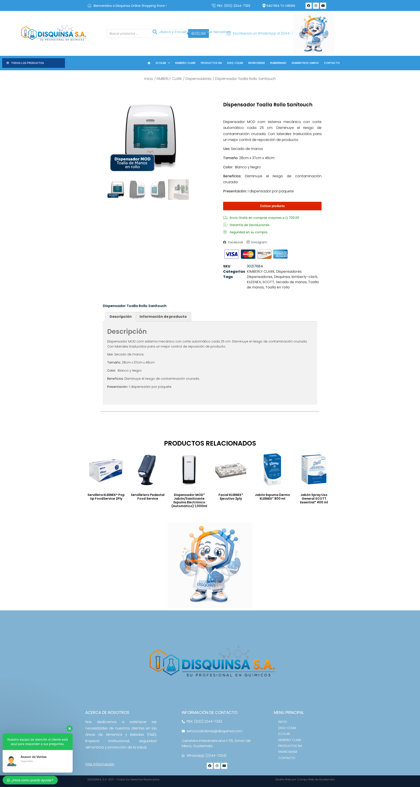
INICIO (282, 722)
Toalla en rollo (277, 287)
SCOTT (268, 282)
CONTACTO (332, 63)
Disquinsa (282, 276)
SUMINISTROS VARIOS (305, 63)
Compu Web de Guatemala (316, 779)
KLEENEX (254, 282)
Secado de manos (291, 282)
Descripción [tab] (121, 316)
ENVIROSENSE (256, 63)
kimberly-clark (304, 276)
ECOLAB (161, 63)
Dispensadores (199, 78)
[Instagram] (316, 6)
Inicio (148, 78)
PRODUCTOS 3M (211, 63)
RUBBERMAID (278, 63)
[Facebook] (309, 6)
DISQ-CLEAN (235, 63)
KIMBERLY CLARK (185, 63)
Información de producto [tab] (163, 316)
